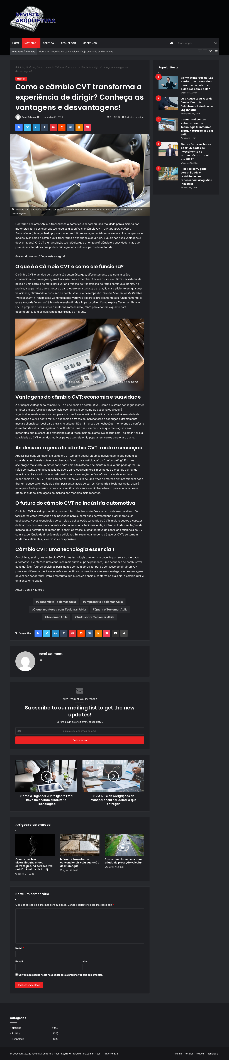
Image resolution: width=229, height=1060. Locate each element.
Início (21, 67)
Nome (19, 948)
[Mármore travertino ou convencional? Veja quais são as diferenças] (79, 845)
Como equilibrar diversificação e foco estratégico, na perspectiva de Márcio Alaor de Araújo (34, 864)
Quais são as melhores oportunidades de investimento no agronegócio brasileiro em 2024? (196, 151)
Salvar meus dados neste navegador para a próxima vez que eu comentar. (60, 974)
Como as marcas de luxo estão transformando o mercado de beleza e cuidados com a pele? (197, 83)
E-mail (20, 961)
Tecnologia (68, 43)
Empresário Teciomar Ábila (104, 602)
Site (84, 961)
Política (48, 43)
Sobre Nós (90, 43)
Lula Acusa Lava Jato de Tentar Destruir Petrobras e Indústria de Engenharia (197, 104)
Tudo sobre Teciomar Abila (95, 617)
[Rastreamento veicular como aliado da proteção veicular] (124, 845)
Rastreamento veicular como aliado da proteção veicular (70, 51)
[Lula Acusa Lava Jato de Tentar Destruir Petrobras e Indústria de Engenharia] (168, 103)
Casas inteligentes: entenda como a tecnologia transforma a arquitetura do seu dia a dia (197, 127)
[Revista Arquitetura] (33, 18)
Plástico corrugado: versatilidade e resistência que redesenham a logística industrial (196, 176)
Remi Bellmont (29, 117)
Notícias (30, 43)
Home (16, 43)
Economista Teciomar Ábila (57, 602)
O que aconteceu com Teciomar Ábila (59, 609)
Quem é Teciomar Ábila (111, 609)
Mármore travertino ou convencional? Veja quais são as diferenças (79, 862)
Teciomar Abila (57, 617)
